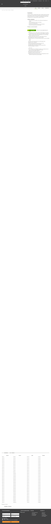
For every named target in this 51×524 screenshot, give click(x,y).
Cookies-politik (34, 515)
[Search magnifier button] (20, 2)
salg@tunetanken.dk (44, 515)
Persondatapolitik (34, 514)
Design (29, 40)
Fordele (29, 31)
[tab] (5, 452)
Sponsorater (33, 513)
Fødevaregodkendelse (35, 512)
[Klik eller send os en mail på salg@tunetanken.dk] (42, 30)
